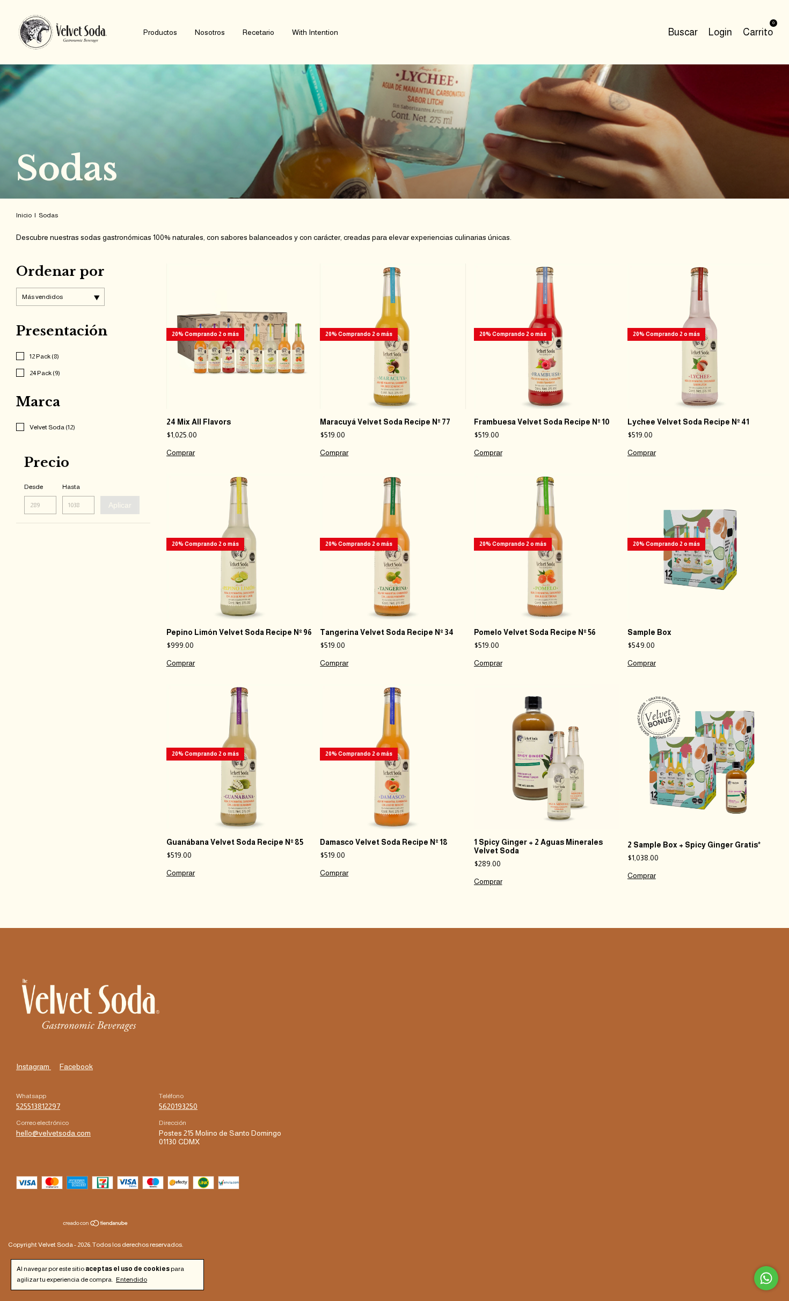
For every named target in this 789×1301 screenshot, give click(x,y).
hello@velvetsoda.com (53, 1133)
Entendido (131, 1279)
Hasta (71, 487)
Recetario (258, 32)
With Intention (315, 32)
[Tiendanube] (95, 1224)
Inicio (24, 215)
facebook (76, 1066)
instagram (33, 1066)
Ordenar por (60, 271)
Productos (160, 32)
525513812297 (38, 1106)
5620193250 (178, 1106)
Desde (33, 487)
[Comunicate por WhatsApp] (766, 1278)
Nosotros (210, 32)
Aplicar (120, 505)
